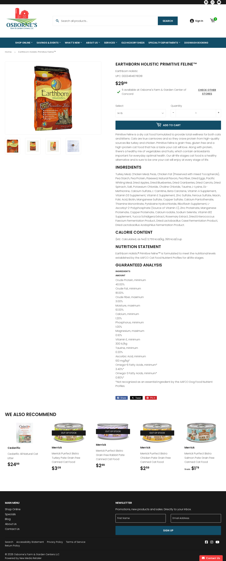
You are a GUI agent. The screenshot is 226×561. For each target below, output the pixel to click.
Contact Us (12, 529)
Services (109, 42)
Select (119, 106)
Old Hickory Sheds (133, 42)
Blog (8, 519)
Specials (10, 514)
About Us (92, 42)
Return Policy (12, 545)
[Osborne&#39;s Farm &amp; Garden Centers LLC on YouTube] (217, 542)
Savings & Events (48, 42)
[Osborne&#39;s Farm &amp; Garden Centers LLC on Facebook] (206, 542)
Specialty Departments (163, 42)
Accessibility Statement (30, 542)
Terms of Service (75, 542)
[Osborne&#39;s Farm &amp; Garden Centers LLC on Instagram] (211, 542)
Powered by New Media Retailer (23, 558)
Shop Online (23, 42)
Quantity (176, 106)
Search (170, 21)
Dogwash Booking (196, 42)
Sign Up (168, 530)
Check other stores (207, 91)
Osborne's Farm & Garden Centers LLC (36, 554)
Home (8, 51)
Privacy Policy (55, 542)
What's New (72, 42)
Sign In (199, 21)
